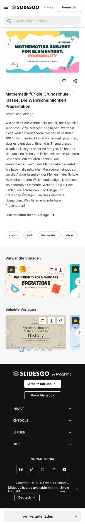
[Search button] (9, 20)
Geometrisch (49, 235)
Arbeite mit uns (40, 384)
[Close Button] (77, 489)
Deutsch (24, 497)
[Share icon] (75, 81)
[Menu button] (6, 7)
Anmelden (70, 7)
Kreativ (13, 235)
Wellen (70, 235)
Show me (64, 489)
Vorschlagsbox (42, 395)
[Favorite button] (64, 81)
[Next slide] (79, 281)
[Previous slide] (6, 281)
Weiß (30, 235)
